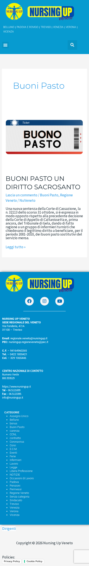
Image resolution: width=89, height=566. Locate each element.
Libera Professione (21, 471)
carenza (14, 430)
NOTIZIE (15, 474)
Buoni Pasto (49, 195)
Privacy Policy (12, 561)
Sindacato (16, 500)
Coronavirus (17, 441)
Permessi (16, 489)
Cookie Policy (34, 561)
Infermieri (15, 460)
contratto (15, 438)
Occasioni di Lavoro (22, 478)
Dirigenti (9, 528)
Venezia (14, 507)
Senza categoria (19, 496)
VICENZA (8, 31)
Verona (14, 511)
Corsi (13, 445)
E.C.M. (13, 449)
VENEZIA (58, 27)
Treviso (14, 504)
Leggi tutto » (15, 247)
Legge (13, 467)
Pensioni (15, 485)
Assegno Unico (19, 416)
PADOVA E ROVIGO (27, 27)
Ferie (13, 456)
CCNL (13, 434)
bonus (13, 423)
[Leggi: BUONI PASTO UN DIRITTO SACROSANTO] (44, 138)
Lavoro (14, 463)
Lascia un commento (21, 195)
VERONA (71, 27)
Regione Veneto (19, 493)
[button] (5, 45)
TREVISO (46, 27)
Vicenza (14, 514)
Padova (14, 482)
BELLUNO (8, 27)
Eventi (13, 452)
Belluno (14, 419)
